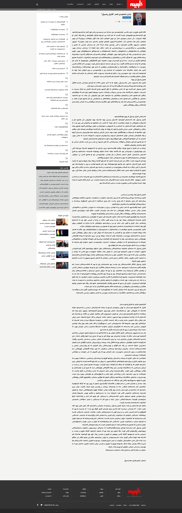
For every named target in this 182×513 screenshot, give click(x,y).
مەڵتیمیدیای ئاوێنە (46, 492)
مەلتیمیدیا (66, 489)
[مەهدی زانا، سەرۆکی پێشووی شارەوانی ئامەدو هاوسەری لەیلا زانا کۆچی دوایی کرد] (62, 222)
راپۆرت (111, 4)
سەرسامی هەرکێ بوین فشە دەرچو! (57, 172)
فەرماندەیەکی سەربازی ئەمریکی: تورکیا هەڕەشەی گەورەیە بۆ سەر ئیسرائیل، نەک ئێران (42, 204)
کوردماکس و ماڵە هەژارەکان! (59, 108)
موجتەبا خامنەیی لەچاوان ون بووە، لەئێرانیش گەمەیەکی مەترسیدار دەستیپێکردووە (43, 188)
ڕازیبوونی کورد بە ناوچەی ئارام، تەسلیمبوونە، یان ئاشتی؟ (55, 47)
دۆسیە (49, 489)
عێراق (119, 492)
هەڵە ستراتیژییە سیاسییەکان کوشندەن (56, 90)
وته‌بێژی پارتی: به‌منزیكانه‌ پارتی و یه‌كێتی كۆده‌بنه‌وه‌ (52, 196)
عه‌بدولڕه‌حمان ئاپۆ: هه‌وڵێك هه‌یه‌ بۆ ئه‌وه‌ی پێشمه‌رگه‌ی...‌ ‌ (47, 245)
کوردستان (117, 489)
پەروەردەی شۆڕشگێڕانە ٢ (57, 29)
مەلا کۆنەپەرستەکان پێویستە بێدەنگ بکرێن (52, 73)
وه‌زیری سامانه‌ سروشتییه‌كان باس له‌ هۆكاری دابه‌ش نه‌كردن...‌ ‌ (46, 256)
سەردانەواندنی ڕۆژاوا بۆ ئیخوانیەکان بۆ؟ (56, 145)
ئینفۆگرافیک (83, 496)
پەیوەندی (49, 9)
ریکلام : (51, 505)
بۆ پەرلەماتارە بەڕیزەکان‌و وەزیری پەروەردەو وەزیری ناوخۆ (52, 55)
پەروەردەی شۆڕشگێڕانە (58, 34)
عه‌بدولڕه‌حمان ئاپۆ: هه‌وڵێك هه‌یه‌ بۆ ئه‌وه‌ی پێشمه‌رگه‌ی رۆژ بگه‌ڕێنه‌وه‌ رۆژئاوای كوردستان (41, 176)
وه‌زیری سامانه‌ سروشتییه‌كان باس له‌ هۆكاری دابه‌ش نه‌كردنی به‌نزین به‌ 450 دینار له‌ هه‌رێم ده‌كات (39, 200)
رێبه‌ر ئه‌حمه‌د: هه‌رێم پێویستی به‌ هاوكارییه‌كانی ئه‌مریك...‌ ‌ (47, 234)
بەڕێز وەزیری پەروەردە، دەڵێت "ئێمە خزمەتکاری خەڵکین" (54, 62)
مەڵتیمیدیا (70, 4)
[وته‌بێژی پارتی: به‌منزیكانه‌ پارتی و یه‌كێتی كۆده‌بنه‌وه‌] (62, 265)
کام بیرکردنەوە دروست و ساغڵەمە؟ (57, 153)
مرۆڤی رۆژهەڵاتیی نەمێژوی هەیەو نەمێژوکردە (57, 136)
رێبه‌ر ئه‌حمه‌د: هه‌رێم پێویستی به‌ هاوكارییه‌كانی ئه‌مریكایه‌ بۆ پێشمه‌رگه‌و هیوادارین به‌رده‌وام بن (39, 184)
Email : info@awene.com (134, 496)
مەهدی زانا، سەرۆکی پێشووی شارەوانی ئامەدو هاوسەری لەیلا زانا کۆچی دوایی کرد (43, 192)
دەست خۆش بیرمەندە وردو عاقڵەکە (57, 82)
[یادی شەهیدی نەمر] (139, 19)
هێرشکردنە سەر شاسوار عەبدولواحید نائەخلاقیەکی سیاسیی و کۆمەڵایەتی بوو (53, 40)
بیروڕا (104, 4)
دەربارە (54, 9)
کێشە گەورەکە (63, 162)
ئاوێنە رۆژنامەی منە (41, 9)
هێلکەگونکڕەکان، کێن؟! (61, 127)
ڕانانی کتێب (66, 496)
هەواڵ (118, 4)
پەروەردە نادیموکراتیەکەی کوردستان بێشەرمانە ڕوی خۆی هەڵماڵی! (57, 98)
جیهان (118, 496)
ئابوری (89, 4)
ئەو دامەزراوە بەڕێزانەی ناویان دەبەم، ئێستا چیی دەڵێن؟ (55, 117)
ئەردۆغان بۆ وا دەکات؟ (58, 68)
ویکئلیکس (83, 492)
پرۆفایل (84, 489)
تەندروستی (80, 4)
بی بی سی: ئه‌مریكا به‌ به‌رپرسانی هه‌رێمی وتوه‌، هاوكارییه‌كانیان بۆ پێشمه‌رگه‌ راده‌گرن (43, 180)
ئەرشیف (112, 505)
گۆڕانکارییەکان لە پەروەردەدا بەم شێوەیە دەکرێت (53, 23)
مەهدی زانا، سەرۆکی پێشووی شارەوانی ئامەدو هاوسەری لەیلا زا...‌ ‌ (47, 223)
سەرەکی (143, 505)
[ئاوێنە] (136, 4)
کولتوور (96, 4)
